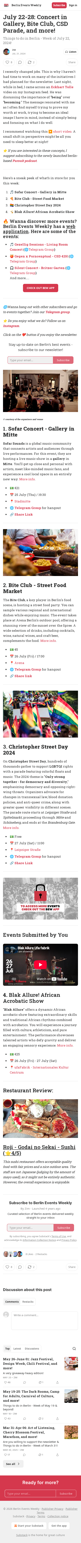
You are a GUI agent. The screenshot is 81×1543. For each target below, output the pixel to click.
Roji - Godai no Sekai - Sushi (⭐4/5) (39, 1150)
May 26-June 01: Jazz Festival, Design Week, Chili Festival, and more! (30, 1363)
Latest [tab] (17, 1348)
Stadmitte (22, 501)
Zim (14, 50)
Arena (19, 663)
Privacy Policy (68, 1240)
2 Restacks (41, 1254)
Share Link (24, 514)
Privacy (30, 1516)
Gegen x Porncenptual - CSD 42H (41, 256)
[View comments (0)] (20, 62)
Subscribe (59, 5)
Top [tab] (7, 1348)
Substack (22, 1535)
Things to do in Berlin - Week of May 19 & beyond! (30, 1407)
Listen (72, 51)
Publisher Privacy (52, 1509)
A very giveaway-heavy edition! (23, 1373)
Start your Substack (31, 1525)
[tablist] (19, 1301)
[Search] (74, 1348)
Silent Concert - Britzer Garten (40, 268)
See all (10, 1464)
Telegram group (57, 312)
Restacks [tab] (27, 1301)
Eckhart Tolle (62, 87)
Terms (41, 1516)
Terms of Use (58, 1236)
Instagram (11, 326)
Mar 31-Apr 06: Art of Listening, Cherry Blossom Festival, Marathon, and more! (29, 1432)
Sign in (73, 5)
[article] (40, 1371)
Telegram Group (41, 249)
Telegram (23, 508)
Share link (23, 676)
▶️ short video (60, 131)
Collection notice (57, 1516)
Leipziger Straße (27, 849)
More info (27, 479)
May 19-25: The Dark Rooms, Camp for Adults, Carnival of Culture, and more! (31, 1396)
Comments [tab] (12, 1301)
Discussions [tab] (32, 1348)
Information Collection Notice (39, 1240)
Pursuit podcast (24, 161)
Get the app (59, 1525)
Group (36, 508)
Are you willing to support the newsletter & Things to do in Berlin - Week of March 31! (31, 1443)
